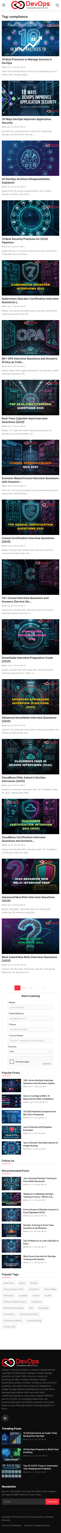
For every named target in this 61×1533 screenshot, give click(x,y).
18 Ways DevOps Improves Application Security (26, 121)
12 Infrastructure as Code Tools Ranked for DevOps (40, 1434)
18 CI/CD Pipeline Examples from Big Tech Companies (39, 1113)
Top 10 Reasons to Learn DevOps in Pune (41, 1242)
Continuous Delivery (13, 1320)
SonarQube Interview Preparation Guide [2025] (27, 659)
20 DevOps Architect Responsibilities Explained (26, 180)
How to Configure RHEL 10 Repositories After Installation (38, 1097)
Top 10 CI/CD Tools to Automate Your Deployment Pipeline (40, 1467)
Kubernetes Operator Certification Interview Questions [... (30, 300)
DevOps (33, 1283)
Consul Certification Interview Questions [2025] (28, 540)
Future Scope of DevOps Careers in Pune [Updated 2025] (40, 1211)
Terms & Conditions (11, 1525)
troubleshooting (34, 1320)
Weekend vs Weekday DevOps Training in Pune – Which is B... (38, 1195)
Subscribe (52, 1501)
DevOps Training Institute (15, 1301)
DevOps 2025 (9, 1326)
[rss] (5, 1418)
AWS (31, 1308)
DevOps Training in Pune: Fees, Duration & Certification (38, 1226)
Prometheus (9, 1314)
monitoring (43, 1308)
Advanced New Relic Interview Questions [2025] (28, 899)
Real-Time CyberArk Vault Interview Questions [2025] (25, 420)
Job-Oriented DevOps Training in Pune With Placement (40, 1179)
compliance (36, 1301)
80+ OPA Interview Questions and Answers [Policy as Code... (29, 360)
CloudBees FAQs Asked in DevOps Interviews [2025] (24, 779)
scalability (23, 1295)
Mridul (4, 67)
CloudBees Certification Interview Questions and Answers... (23, 839)
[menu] (3, 5)
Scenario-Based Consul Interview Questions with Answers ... (30, 480)
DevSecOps (9, 1295)
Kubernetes (9, 1283)
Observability (50, 1289)
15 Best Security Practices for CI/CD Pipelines (25, 240)
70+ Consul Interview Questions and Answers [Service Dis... (25, 599)
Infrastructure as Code (13, 1289)
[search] (57, 5)
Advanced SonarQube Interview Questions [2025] (29, 719)
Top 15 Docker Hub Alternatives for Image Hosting (40, 1144)
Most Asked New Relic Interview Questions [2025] (29, 959)
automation (34, 1289)
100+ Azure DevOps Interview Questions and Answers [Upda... (39, 1081)
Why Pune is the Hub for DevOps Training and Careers (39, 1257)
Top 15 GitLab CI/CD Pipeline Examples (37, 1128)
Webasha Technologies (14, 1308)
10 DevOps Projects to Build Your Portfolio (41, 1451)
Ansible (48, 1295)
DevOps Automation (29, 1314)
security (36, 1295)
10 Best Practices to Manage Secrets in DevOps (27, 61)
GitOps (22, 1283)
